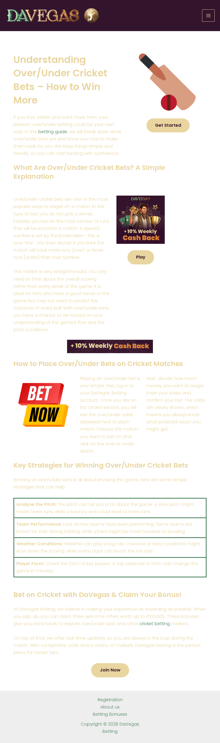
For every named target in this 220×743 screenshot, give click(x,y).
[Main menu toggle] (208, 15)
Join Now (110, 670)
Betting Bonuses (110, 714)
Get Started (168, 125)
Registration (110, 700)
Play (140, 257)
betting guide (52, 132)
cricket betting (155, 624)
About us (110, 707)
